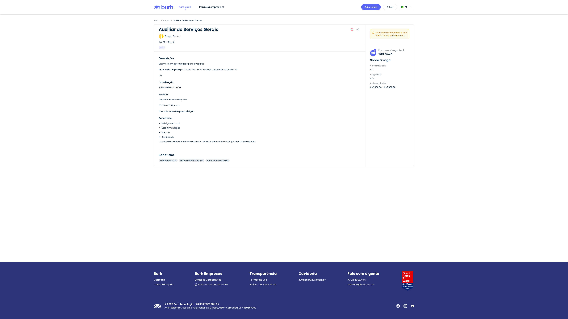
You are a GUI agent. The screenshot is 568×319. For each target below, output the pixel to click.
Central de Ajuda (163, 284)
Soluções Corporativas (208, 279)
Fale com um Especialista (213, 284)
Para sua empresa (210, 7)
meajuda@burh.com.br (361, 284)
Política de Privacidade (263, 284)
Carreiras (159, 279)
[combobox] (406, 7)
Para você (185, 7)
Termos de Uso (258, 279)
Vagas (166, 20)
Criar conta (371, 7)
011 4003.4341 (358, 279)
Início (156, 20)
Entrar (390, 7)
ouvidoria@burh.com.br (312, 279)
